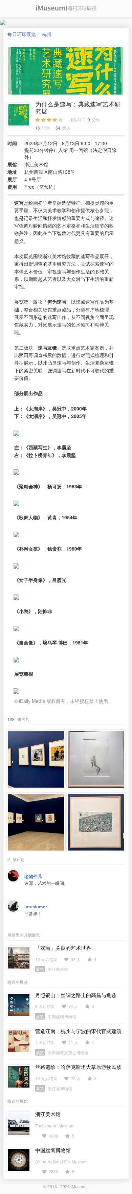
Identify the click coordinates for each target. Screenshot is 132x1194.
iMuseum (79, 1186)
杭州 (46, 34)
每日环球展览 (21, 34)
